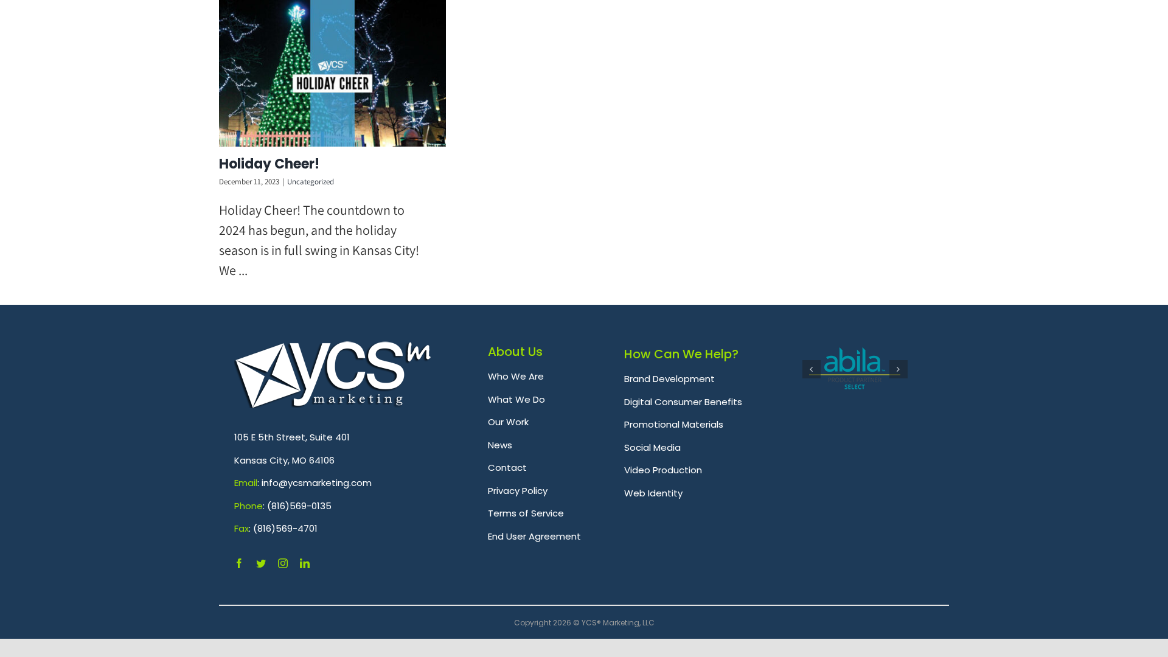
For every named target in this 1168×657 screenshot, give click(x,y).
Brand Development (669, 378)
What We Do (516, 399)
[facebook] (239, 563)
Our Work (508, 421)
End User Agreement (534, 536)
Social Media (652, 447)
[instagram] (283, 563)
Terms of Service (526, 513)
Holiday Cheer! (269, 164)
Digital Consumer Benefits (683, 401)
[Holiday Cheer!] (332, 73)
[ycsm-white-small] (333, 347)
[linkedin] (305, 563)
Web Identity (653, 493)
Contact (507, 467)
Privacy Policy (518, 490)
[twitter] (261, 563)
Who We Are (516, 376)
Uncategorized (310, 181)
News (500, 445)
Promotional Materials (673, 424)
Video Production (663, 470)
